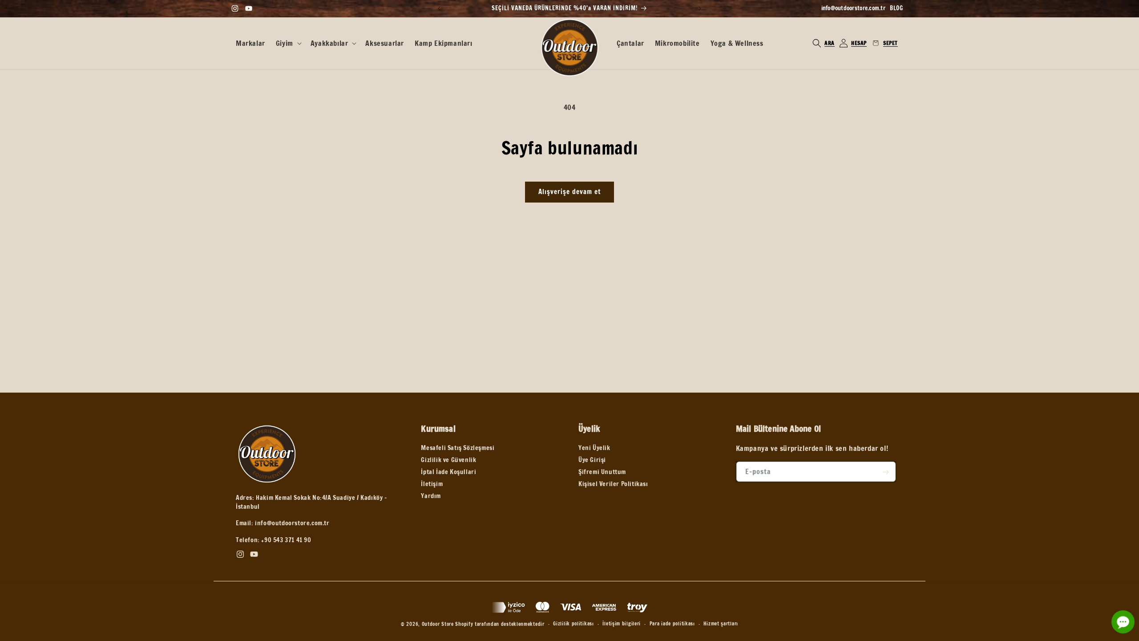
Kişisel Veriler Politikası (613, 484)
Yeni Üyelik (594, 448)
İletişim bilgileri (621, 623)
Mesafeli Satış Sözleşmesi (457, 448)
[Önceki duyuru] (439, 8)
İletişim (432, 484)
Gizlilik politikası (573, 623)
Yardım (431, 496)
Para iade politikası (672, 623)
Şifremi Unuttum (602, 472)
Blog (896, 8)
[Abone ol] (886, 472)
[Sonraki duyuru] (700, 8)
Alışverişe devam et (569, 191)
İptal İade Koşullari (448, 472)
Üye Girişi (592, 460)
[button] (288, 43)
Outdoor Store (438, 624)
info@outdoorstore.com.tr (853, 8)
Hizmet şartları (720, 623)
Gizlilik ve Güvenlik (448, 460)
